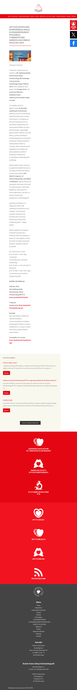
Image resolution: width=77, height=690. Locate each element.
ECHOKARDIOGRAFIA (39, 619)
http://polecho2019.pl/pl (18, 297)
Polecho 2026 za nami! (10, 363)
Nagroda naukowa (61, 16)
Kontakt (74, 16)
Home (9, 16)
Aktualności (14, 16)
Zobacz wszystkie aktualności (30, 423)
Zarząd (32, 16)
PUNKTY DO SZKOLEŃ (39, 624)
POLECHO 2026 (7, 400)
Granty (54, 16)
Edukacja (68, 16)
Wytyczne (49, 16)
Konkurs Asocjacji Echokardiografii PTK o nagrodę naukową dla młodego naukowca (29, 380)
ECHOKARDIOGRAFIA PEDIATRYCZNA (39, 622)
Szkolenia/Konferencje (23, 16)
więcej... (6, 373)
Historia (37, 16)
